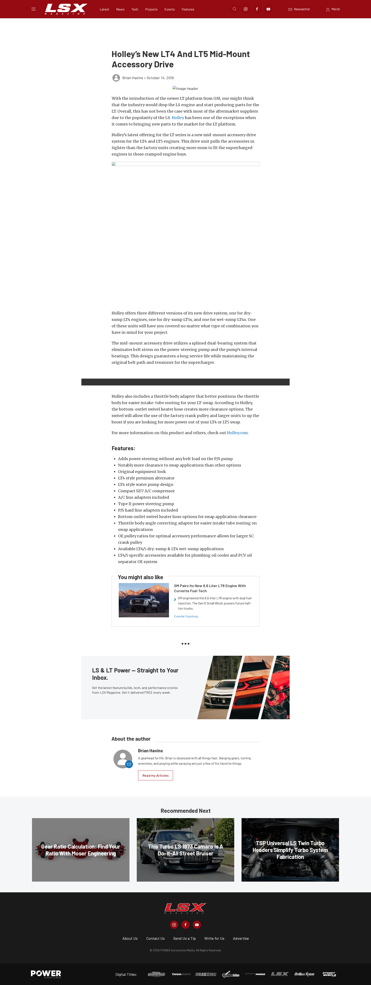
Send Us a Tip (184, 938)
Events (169, 9)
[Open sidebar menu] (33, 9)
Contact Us (155, 938)
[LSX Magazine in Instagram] (174, 925)
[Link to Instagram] (246, 9)
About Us (130, 938)
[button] (185, 88)
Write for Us (214, 938)
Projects (151, 9)
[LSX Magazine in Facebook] (185, 925)
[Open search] (234, 9)
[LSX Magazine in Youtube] (197, 925)
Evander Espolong (186, 616)
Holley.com (237, 432)
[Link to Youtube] (268, 9)
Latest (104, 9)
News (120, 9)
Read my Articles (156, 775)
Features (188, 9)
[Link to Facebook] (257, 9)
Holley (178, 117)
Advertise (241, 938)
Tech (134, 9)
